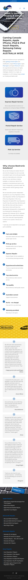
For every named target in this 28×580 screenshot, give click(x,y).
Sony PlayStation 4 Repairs (10, 556)
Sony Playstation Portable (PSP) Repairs (14, 558)
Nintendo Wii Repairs (9, 541)
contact (23, 74)
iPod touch (17, 66)
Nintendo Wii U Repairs (10, 543)
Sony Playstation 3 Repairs (10, 552)
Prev (2, 328)
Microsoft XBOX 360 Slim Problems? (13, 521)
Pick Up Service (14, 150)
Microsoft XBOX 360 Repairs (11, 519)
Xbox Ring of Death (9, 525)
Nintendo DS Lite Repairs (10, 534)
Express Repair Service (14, 102)
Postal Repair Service (14, 126)
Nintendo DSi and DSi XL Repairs (12, 536)
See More (14, 27)
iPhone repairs (17, 64)
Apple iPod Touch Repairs (10, 510)
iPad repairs (6, 66)
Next (26, 328)
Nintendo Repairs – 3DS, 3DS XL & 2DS (13, 538)
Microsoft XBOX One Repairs (11, 523)
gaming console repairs (12, 61)
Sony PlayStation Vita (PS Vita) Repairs (13, 561)
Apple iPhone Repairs (9, 505)
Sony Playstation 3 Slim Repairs (12, 554)
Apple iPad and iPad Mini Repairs (12, 507)
